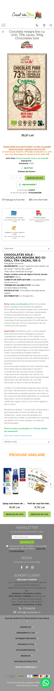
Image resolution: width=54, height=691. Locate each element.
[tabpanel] (27, 92)
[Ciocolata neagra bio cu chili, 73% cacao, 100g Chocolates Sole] (27, 92)
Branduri (26, 656)
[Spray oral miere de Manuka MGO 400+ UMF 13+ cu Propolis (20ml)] (14, 481)
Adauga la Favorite (14, 199)
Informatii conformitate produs (18, 435)
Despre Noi (26, 627)
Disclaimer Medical (26, 650)
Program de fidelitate (26, 661)
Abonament (29, 184)
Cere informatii (39, 199)
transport (26, 161)
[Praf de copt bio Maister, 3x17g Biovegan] (39, 481)
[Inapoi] (2, 32)
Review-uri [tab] (10, 441)
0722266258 (28, 608)
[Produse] (3, 26)
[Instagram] (32, 567)
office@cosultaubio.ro (28, 612)
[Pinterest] (27, 567)
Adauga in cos (35, 178)
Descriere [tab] (8, 248)
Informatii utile (26, 644)
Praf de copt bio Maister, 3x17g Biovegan (39, 503)
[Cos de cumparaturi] (44, 25)
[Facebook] (21, 567)
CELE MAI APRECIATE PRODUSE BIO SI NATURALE (27, 618)
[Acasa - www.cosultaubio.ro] (27, 15)
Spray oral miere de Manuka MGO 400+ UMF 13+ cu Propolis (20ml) (14, 503)
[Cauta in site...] (51, 25)
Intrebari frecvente (26, 638)
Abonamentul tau (25, 633)
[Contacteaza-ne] (37, 25)
